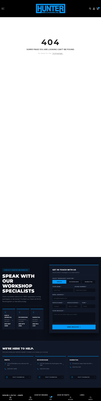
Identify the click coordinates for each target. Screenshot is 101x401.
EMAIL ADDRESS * (58, 294)
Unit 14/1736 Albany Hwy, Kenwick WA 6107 (18, 364)
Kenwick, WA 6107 (7, 320)
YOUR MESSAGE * (58, 310)
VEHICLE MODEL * (73, 302)
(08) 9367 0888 (7, 325)
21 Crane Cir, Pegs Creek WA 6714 (81, 363)
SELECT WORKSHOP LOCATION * (63, 278)
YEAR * (84, 302)
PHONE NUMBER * (81, 286)
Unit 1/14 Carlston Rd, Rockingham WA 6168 (51, 364)
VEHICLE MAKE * (57, 302)
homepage (58, 53)
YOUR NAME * (56, 286)
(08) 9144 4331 (36, 325)
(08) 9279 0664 (22, 325)
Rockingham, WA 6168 (22, 320)
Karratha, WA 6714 (35, 320)
